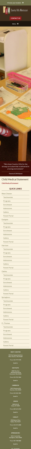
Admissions (7, 208)
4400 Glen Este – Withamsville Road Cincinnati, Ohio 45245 (15, 372)
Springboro (6, 297)
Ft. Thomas (6, 323)
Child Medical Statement (10, 183)
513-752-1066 (17, 377)
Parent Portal (8, 216)
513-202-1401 (17, 393)
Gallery (6, 212)
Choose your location (14, 3)
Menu (14, 24)
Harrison (5, 245)
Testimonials (8, 197)
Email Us (15, 363)
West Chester (7, 194)
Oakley (4, 271)
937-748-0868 (17, 440)
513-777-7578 (17, 360)
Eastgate (5, 219)
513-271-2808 (17, 425)
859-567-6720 (17, 409)
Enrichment (7, 205)
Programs (6, 201)
